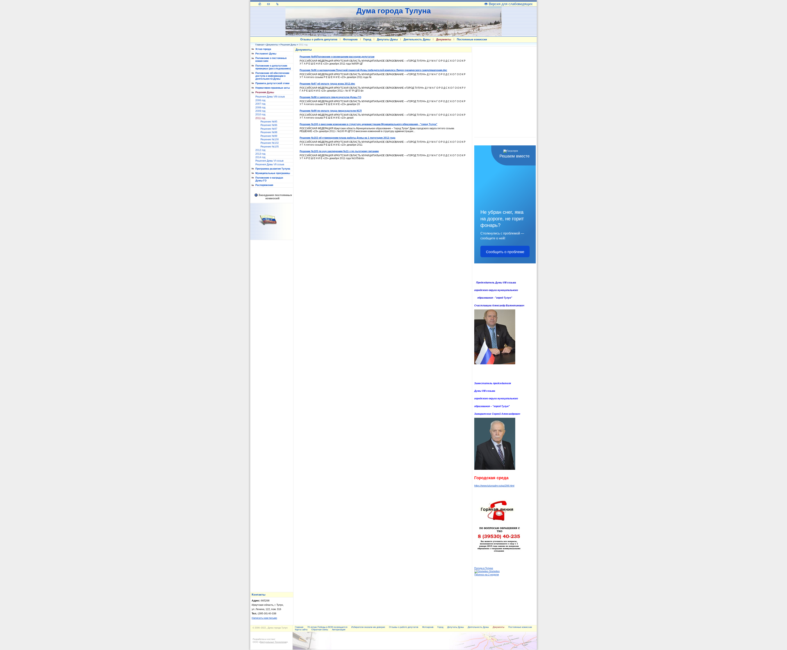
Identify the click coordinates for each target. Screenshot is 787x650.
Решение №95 (268, 121)
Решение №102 (269, 143)
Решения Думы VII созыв (269, 164)
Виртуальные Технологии (273, 642)
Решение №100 (269, 139)
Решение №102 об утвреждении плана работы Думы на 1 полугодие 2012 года (347, 137)
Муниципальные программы (272, 173)
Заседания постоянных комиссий (275, 196)
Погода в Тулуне (483, 568)
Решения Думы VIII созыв (270, 96)
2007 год (260, 103)
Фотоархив (350, 39)
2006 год (260, 100)
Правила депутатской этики (272, 83)
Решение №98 (268, 132)
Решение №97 (268, 128)
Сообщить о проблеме (505, 251)
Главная (259, 44)
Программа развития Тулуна (272, 168)
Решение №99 (268, 136)
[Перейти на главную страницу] (259, 3)
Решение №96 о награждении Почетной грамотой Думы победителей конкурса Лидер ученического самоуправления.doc (373, 70)
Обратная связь (319, 629)
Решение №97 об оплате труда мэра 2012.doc (327, 83)
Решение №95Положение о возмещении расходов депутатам (337, 56)
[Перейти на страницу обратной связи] (268, 3)
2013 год (260, 153)
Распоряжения (264, 185)
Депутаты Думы (387, 39)
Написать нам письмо (264, 618)
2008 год (260, 107)
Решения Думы (288, 44)
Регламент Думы (265, 53)
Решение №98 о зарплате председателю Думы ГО (330, 97)
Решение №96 (268, 125)
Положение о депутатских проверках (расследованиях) (273, 67)
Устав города (263, 49)
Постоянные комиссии (472, 39)
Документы (443, 39)
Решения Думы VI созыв (269, 160)
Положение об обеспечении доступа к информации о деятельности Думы (272, 76)
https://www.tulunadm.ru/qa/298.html (494, 485)
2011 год (260, 118)
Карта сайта (301, 629)
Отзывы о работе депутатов (318, 39)
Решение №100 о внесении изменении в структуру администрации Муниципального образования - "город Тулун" (368, 124)
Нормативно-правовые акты (272, 87)
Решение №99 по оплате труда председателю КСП (331, 110)
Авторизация (338, 629)
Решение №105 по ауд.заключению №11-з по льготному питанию (339, 151)
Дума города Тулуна (393, 11)
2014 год (260, 157)
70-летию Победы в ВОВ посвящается (327, 627)
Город (367, 39)
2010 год (260, 114)
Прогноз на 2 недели (486, 574)
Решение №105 (269, 146)
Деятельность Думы (417, 39)
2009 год (260, 111)
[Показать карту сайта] (277, 3)
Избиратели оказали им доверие (368, 627)
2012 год (260, 150)
